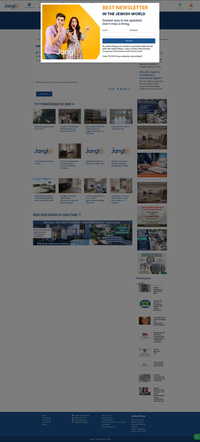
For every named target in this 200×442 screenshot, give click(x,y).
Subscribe (128, 41)
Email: (105, 30)
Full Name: (134, 30)
